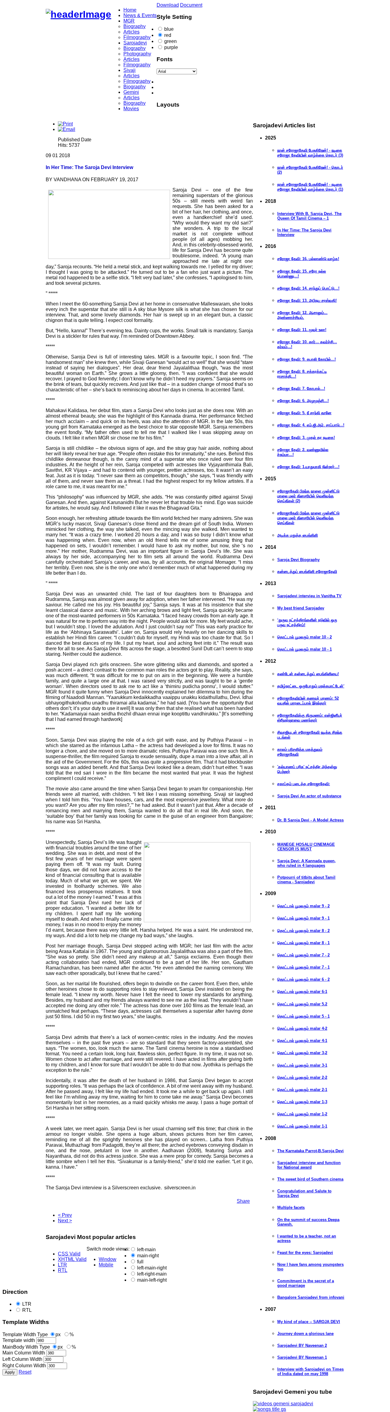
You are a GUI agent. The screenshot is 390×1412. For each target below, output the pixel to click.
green (170, 41)
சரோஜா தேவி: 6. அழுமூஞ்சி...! (303, 400)
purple (171, 47)
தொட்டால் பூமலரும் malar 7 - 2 (303, 955)
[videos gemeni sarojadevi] (283, 1403)
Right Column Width (24, 1365)
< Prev (65, 1215)
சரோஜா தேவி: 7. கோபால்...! (301, 388)
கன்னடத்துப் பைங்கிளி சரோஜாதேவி (307, 571)
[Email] (66, 129)
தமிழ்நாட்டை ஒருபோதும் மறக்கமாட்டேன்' (310, 686)
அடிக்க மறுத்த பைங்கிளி (297, 535)
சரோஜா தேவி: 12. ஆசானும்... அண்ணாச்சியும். (302, 315)
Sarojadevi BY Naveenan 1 (302, 1357)
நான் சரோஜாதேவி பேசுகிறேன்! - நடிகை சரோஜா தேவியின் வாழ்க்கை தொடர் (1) (310, 187)
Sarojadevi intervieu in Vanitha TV (309, 596)
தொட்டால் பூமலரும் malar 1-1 (302, 1126)
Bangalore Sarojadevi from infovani (310, 1297)
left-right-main (152, 1273)
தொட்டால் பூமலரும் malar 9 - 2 (303, 906)
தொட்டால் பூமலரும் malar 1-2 (302, 1114)
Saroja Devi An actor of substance (309, 796)
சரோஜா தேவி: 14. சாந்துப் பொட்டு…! (308, 288)
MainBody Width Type (26, 1347)
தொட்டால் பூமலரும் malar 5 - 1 (303, 1016)
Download (168, 5)
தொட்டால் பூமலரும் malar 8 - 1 (303, 943)
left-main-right (152, 1267)
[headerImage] (78, 14)
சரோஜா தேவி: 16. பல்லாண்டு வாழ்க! (308, 258)
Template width (18, 1340)
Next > (65, 1220)
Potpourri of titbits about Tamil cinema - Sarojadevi (306, 879)
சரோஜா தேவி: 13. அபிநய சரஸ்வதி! (307, 300)
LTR (26, 1304)
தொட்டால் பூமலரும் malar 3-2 (302, 1052)
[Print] (65, 123)
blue (169, 29)
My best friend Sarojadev (300, 608)
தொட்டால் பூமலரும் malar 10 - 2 (304, 637)
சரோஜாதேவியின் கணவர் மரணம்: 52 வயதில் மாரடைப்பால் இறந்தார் (308, 700)
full (140, 1261)
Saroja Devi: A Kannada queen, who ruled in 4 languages (306, 863)
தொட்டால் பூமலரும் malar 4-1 (302, 1040)
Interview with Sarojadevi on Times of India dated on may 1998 (310, 1371)
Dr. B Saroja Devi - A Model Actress (310, 820)
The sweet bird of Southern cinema (310, 1179)
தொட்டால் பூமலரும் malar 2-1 (302, 1089)
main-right (148, 1255)
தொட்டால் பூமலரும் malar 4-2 (302, 1028)
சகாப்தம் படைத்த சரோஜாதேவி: (303, 784)
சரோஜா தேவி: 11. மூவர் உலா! (301, 329)
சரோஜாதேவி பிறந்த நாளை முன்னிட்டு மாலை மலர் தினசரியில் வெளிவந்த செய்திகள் (308, 518)
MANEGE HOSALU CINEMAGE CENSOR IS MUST (306, 846)
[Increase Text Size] (201, 93)
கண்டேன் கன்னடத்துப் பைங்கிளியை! (308, 674)
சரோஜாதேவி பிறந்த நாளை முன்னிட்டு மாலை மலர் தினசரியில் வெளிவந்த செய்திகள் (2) (308, 496)
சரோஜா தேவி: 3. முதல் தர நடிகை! (306, 437)
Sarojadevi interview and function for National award (309, 1165)
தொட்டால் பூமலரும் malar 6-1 (302, 991)
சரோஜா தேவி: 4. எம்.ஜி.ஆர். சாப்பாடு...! (310, 425)
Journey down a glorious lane (305, 1333)
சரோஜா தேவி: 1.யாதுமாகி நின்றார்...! (308, 466)
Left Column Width (22, 1359)
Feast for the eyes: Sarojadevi (305, 1252)
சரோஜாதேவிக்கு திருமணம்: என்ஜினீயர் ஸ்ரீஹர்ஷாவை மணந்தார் (309, 717)
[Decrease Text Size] (201, 82)
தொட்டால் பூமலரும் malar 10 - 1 (304, 649)
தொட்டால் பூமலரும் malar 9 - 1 (303, 918)
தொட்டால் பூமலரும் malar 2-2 (302, 1077)
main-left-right (152, 1280)
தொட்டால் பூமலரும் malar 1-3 (302, 1102)
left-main (146, 1249)
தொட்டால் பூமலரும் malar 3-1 (302, 1065)
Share (243, 1201)
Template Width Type (25, 1334)
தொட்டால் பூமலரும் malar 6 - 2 (303, 979)
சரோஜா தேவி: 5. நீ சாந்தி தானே (304, 413)
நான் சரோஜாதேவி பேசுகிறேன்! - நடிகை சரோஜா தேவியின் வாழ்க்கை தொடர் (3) (310, 152)
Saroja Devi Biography (298, 559)
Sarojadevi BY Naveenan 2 (302, 1345)
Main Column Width (23, 1352)
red (167, 35)
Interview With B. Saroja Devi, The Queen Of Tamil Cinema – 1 (309, 216)
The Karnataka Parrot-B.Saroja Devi (310, 1151)
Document (191, 5)
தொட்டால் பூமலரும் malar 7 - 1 (303, 967)
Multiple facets (291, 1207)
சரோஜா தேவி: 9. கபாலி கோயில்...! (306, 359)
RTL (27, 1310)
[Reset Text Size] (201, 87)
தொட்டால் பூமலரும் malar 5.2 (302, 1004)
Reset (25, 1372)
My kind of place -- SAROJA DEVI (308, 1321)
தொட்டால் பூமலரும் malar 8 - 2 (303, 930)
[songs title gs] (269, 1409)
